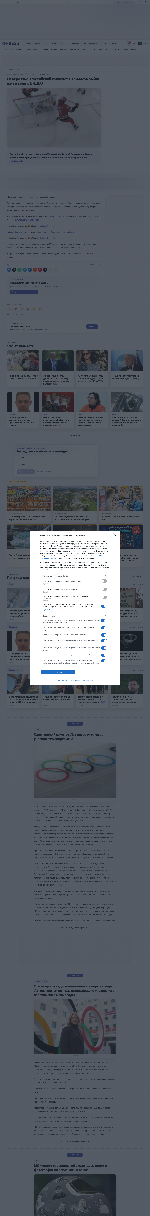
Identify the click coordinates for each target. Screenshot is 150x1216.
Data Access (75, 680)
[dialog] (75, 608)
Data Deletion (62, 680)
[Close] (115, 535)
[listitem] (75, 576)
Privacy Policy (88, 680)
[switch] (104, 581)
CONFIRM (58, 672)
